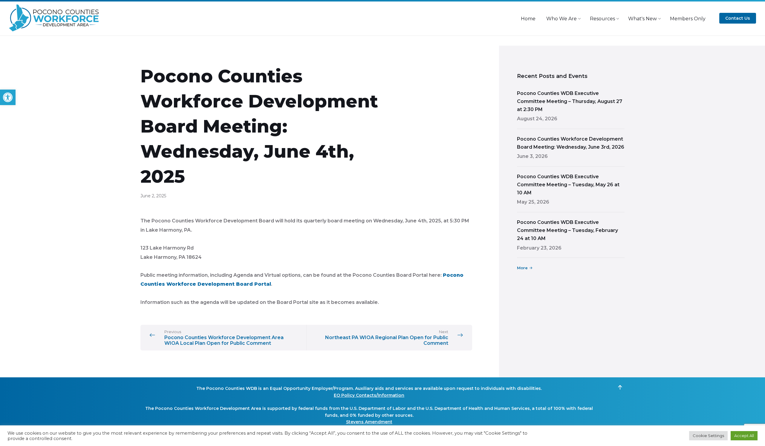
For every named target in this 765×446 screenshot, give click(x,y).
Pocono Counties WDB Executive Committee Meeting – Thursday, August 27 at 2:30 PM (569, 101)
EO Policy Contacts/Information (369, 395)
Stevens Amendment (369, 422)
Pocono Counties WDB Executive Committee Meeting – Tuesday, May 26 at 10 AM (568, 185)
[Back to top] (620, 387)
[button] (8, 97)
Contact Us (737, 18)
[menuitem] (528, 18)
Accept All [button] (744, 435)
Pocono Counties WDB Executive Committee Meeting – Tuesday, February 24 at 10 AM (567, 230)
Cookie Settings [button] (708, 435)
